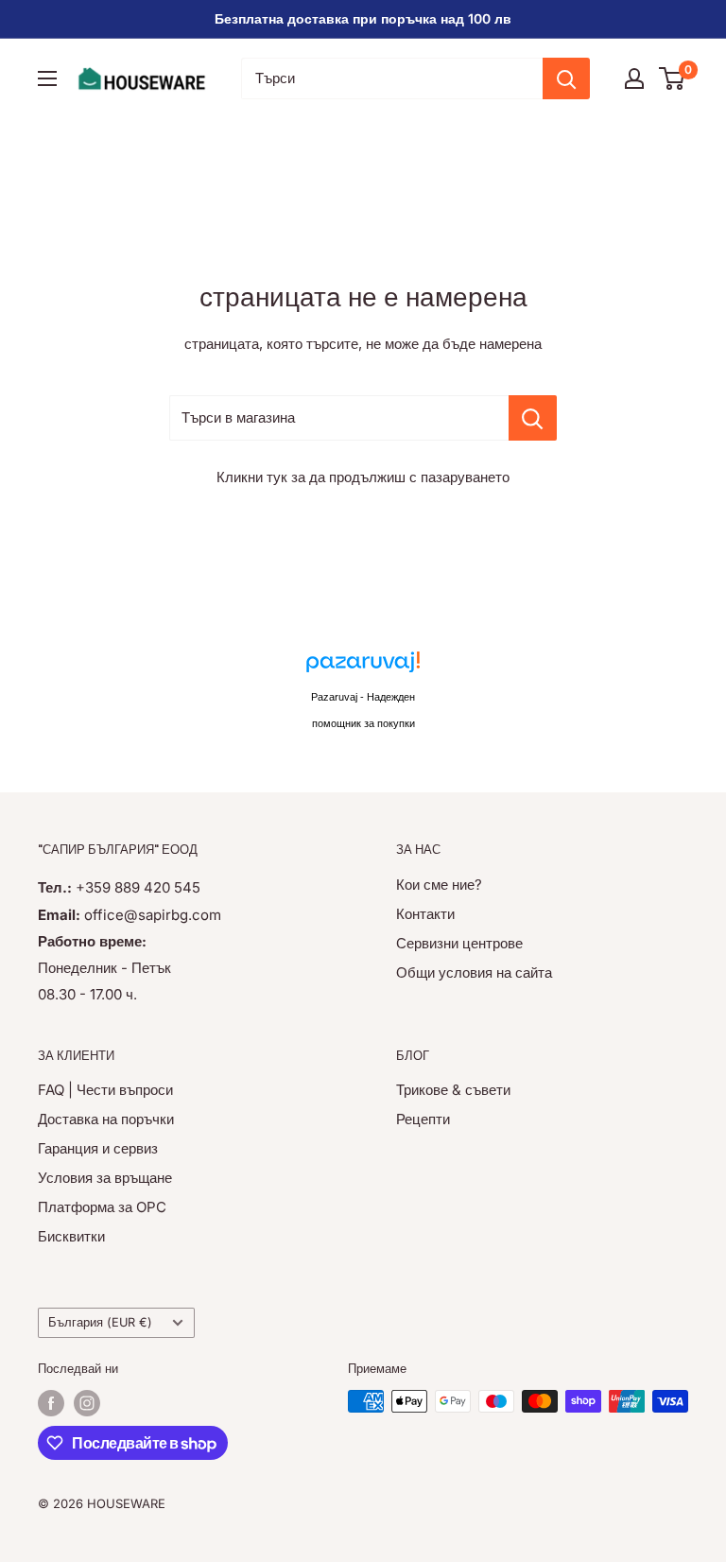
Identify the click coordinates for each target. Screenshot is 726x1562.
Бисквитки (71, 1236)
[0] (672, 78)
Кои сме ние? (439, 885)
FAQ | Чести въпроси (105, 1090)
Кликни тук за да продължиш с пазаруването (363, 477)
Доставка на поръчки (106, 1119)
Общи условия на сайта (474, 972)
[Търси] (566, 78)
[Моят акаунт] (634, 78)
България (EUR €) (100, 1322)
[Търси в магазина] (533, 418)
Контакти (425, 914)
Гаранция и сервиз (98, 1148)
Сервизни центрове (459, 943)
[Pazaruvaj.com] (363, 667)
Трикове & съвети (453, 1090)
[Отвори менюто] (47, 78)
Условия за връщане (105, 1178)
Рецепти (423, 1119)
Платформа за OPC (102, 1207)
